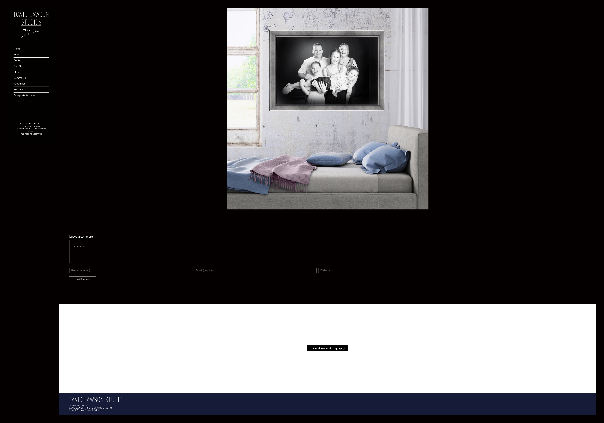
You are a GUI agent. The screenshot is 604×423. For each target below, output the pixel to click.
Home (17, 49)
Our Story (19, 66)
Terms (72, 410)
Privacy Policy (84, 410)
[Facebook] (26, 117)
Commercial (20, 78)
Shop (17, 54)
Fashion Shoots (22, 101)
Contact (18, 60)
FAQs (96, 410)
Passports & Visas (24, 95)
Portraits (19, 89)
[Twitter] (31, 117)
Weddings (19, 83)
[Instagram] (36, 117)
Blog (16, 72)
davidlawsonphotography (328, 348)
